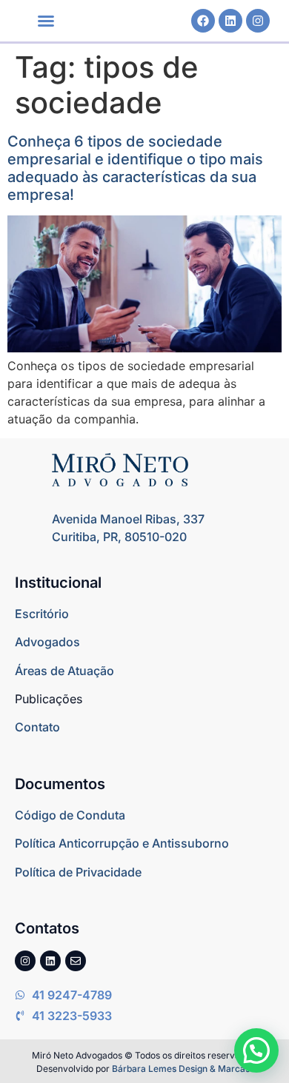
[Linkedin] (230, 21)
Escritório (42, 613)
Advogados (47, 641)
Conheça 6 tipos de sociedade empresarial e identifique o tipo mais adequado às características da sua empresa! (135, 168)
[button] (46, 20)
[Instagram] (258, 21)
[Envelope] (75, 960)
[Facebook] (203, 21)
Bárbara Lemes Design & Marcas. (182, 1068)
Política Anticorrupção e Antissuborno (122, 843)
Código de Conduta (70, 815)
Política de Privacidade (78, 872)
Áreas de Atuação (64, 670)
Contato (37, 727)
